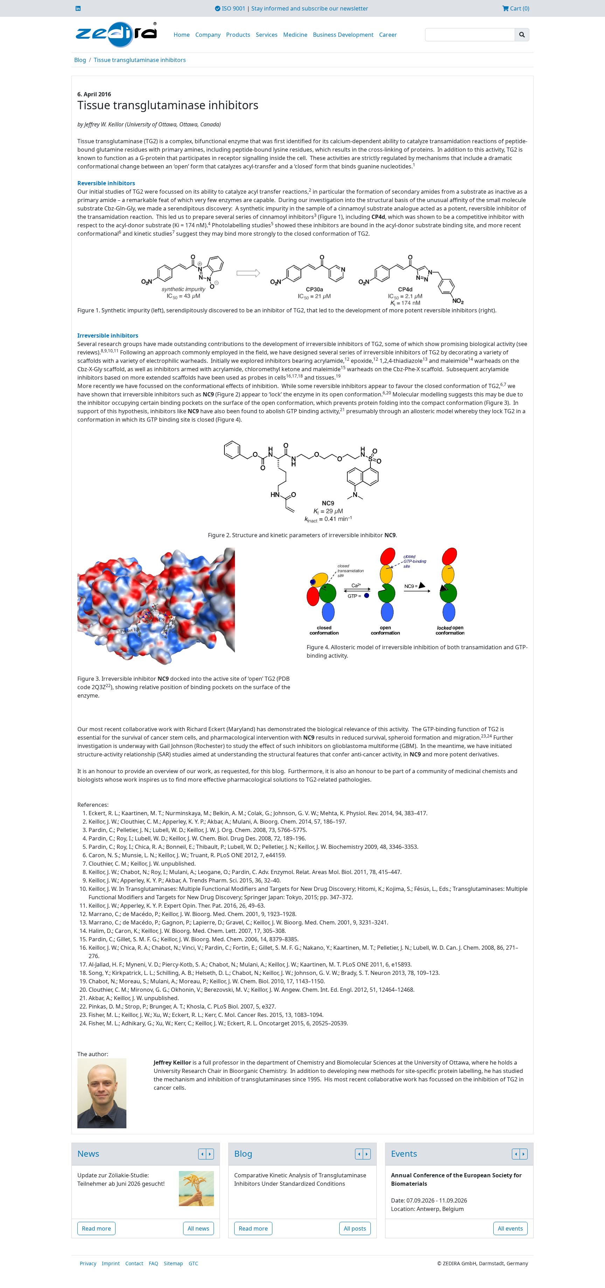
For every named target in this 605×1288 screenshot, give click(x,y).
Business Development (343, 35)
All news (198, 1228)
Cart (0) (519, 8)
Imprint (111, 1263)
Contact (134, 1263)
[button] (202, 1154)
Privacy (88, 1263)
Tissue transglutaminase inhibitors (140, 60)
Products (238, 35)
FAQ (153, 1263)
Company (208, 35)
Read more (96, 1228)
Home (182, 35)
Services (267, 35)
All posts (355, 1228)
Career (388, 35)
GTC (193, 1263)
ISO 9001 (233, 8)
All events (510, 1228)
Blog (80, 60)
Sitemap (173, 1263)
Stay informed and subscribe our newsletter (309, 8)
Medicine (295, 35)
